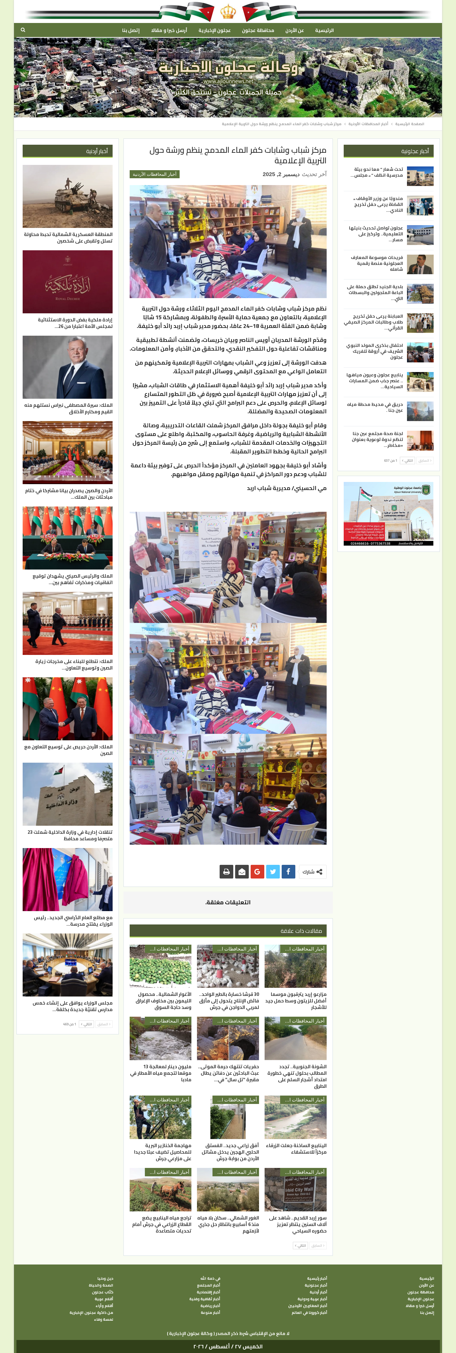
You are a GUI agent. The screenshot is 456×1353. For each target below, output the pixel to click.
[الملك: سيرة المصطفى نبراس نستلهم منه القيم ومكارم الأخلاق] (68, 367)
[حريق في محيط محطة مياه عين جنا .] (420, 411)
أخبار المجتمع (208, 1285)
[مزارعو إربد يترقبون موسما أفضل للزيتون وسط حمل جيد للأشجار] (296, 966)
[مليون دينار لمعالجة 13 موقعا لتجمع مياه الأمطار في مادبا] (161, 1038)
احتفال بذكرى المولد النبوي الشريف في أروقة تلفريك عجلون (374, 351)
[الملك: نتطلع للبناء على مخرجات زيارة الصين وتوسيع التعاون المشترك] (68, 623)
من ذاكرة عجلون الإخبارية (91, 1313)
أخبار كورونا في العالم (309, 1313)
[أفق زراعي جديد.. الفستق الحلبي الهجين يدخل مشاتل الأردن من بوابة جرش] (228, 1117)
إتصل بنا (131, 30)
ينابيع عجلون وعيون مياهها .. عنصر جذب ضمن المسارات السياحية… (374, 381)
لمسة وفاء (103, 1319)
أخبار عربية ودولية (312, 1299)
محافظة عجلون (258, 30)
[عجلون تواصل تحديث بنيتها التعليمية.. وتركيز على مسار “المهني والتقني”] (420, 235)
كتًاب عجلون (102, 1292)
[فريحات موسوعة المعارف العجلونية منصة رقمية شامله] (420, 265)
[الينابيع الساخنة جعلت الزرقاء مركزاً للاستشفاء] (296, 1117)
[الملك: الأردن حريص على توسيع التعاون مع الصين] (68, 708)
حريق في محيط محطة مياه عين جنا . (375, 407)
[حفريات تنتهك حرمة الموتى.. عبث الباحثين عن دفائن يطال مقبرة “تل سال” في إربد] (228, 1038)
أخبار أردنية (318, 1292)
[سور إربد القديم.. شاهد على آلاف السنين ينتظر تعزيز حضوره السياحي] (296, 1189)
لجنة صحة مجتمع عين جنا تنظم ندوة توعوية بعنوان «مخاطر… (377, 439)
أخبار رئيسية (317, 1278)
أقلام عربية (104, 1299)
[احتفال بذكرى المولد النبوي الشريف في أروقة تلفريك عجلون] (420, 352)
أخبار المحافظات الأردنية (155, 174)
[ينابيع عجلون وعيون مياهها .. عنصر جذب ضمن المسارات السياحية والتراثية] (420, 382)
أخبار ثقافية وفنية (204, 1299)
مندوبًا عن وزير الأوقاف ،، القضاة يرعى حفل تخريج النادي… (378, 204)
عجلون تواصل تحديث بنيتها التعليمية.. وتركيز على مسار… (376, 234)
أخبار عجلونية (316, 1285)
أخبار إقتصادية (208, 1292)
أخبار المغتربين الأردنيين (307, 1306)
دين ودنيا (105, 1278)
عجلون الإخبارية (215, 30)
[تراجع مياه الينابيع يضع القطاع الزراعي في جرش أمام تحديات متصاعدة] (161, 1189)
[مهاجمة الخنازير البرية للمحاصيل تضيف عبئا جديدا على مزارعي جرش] (161, 1117)
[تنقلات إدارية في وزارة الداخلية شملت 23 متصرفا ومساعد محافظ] (68, 794)
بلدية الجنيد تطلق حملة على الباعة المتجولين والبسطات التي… (375, 292)
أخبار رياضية (210, 1306)
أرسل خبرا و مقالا (169, 30)
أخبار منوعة (210, 1313)
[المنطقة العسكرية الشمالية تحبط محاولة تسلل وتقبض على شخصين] (68, 196)
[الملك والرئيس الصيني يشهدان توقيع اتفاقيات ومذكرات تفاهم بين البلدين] (68, 538)
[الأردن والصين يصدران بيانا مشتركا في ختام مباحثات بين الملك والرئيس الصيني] (68, 452)
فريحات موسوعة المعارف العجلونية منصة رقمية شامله (377, 263)
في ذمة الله (210, 1278)
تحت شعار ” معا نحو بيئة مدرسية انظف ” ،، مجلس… (377, 172)
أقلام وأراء (104, 1306)
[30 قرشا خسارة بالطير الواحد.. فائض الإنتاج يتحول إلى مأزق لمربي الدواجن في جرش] (228, 966)
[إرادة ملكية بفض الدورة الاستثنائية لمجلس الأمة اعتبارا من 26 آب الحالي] (68, 281)
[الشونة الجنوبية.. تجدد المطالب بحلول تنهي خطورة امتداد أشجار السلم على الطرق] (296, 1038)
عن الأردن (294, 30)
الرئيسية (324, 30)
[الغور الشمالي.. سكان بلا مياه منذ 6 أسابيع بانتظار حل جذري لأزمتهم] (228, 1189)
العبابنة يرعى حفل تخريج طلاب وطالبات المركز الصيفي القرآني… (373, 322)
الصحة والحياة (101, 1285)
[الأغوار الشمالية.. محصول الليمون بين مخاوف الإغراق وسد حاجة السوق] (161, 966)
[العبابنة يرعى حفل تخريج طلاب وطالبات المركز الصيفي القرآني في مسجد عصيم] (420, 323)
